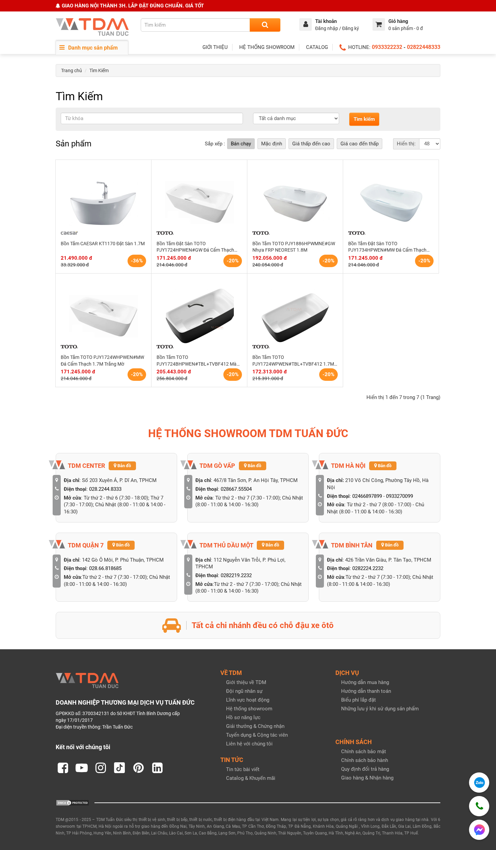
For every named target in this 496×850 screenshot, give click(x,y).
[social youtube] (82, 768)
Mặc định (271, 144)
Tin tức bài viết (242, 769)
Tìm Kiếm (99, 70)
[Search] (265, 25)
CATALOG (317, 47)
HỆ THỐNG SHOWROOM (267, 47)
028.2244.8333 (105, 489)
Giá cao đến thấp (359, 144)
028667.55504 (236, 489)
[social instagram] (100, 768)
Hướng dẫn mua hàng (365, 682)
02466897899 (367, 496)
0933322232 (387, 47)
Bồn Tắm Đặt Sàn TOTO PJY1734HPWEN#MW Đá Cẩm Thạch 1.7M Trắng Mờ (387, 247)
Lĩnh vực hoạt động (247, 700)
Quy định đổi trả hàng (365, 769)
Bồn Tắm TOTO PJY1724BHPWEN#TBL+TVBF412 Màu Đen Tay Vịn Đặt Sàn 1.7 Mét (198, 361)
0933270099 (399, 496)
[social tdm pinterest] (138, 768)
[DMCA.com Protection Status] (72, 802)
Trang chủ (71, 70)
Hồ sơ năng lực (243, 717)
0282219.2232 (236, 575)
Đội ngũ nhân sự (244, 691)
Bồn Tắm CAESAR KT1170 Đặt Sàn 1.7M (103, 243)
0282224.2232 (367, 568)
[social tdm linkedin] (157, 768)
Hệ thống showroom (249, 709)
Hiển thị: (406, 144)
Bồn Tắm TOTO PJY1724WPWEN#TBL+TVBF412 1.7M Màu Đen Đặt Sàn (293, 361)
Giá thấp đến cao (311, 144)
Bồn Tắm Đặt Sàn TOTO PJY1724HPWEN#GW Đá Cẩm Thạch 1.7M (195, 247)
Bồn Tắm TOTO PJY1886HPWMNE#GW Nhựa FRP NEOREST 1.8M (293, 247)
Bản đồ (123, 465)
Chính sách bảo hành (364, 760)
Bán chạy (241, 144)
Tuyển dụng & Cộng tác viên (257, 735)
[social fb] (63, 768)
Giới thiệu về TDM (246, 682)
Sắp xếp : (215, 144)
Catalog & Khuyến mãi (250, 778)
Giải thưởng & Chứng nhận (255, 726)
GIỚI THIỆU (215, 47)
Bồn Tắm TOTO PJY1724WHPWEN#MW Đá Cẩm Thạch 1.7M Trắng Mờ (102, 361)
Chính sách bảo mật (363, 751)
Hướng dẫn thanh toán (366, 691)
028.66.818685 (105, 568)
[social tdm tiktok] (119, 768)
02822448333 (423, 47)
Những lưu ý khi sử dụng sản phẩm (380, 709)
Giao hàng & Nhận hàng (367, 778)
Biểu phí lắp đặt (358, 700)
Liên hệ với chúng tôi (249, 744)
